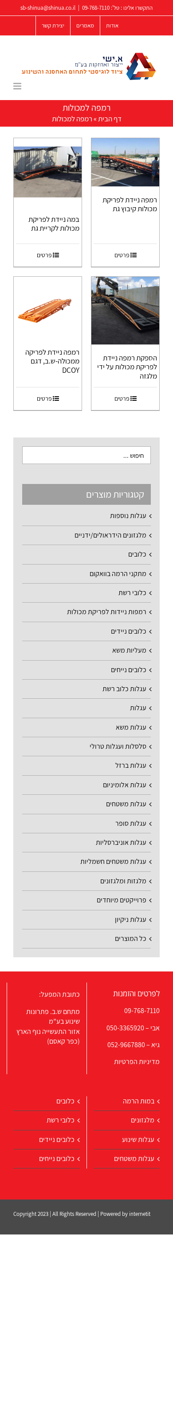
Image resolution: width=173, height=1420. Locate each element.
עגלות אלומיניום (124, 784)
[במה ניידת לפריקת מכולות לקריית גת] (48, 172)
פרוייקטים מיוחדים (121, 900)
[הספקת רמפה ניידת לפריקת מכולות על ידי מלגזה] (125, 310)
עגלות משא (131, 727)
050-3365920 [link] (125, 1028)
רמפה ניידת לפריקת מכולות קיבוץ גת (129, 204)
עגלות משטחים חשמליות (113, 861)
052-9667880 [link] (126, 1044)
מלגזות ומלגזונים (123, 881)
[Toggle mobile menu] (18, 86)
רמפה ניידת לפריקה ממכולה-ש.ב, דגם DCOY (52, 361)
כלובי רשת (132, 592)
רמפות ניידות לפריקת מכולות (106, 611)
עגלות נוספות (128, 515)
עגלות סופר (130, 823)
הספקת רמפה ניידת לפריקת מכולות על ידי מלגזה (127, 367)
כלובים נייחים (128, 669)
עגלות (138, 707)
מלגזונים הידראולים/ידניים (110, 535)
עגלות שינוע (138, 1139)
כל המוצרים (130, 938)
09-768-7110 (96, 8)
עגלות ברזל (130, 765)
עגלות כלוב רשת (124, 688)
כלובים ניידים (128, 631)
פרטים (122, 255)
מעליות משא (129, 650)
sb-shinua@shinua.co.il (47, 8)
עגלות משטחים (126, 804)
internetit (139, 1214)
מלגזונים (142, 1120)
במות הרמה (138, 1101)
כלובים (137, 554)
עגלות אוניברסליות (121, 842)
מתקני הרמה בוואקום (118, 573)
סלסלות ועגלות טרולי (118, 746)
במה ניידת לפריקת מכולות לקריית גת (53, 223)
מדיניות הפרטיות (137, 1061)
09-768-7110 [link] (142, 1010)
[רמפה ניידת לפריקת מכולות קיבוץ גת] (125, 162)
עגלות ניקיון (130, 919)
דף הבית (110, 119)
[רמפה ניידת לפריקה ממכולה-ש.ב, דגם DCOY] (48, 308)
